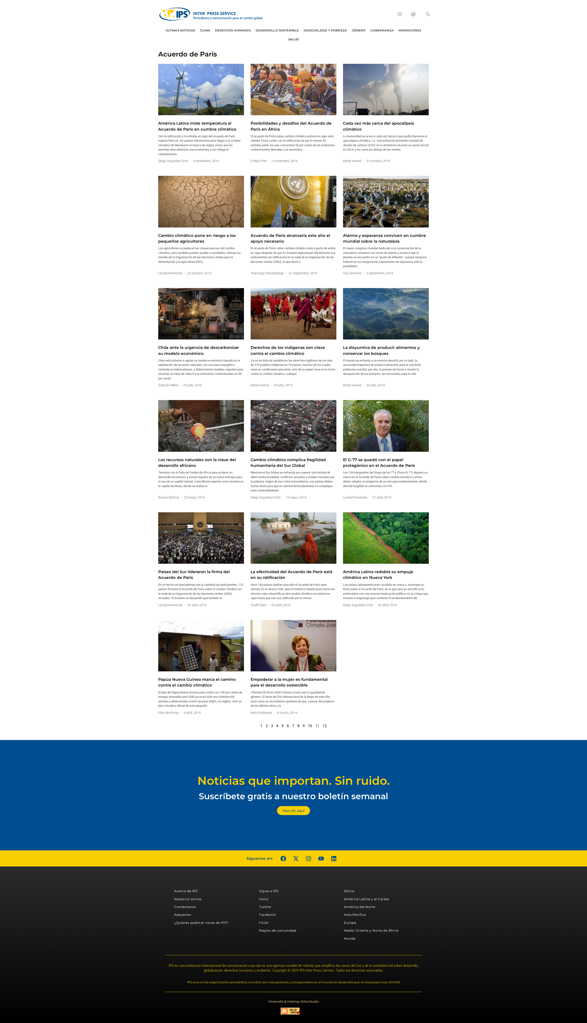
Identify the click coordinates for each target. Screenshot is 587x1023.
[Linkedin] (333, 858)
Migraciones (410, 30)
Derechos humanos (233, 30)
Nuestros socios (188, 899)
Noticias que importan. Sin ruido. (293, 781)
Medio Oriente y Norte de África (371, 930)
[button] (427, 14)
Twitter (265, 907)
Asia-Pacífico (355, 915)
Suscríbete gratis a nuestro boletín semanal (293, 796)
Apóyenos (182, 915)
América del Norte (359, 907)
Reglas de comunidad (277, 930)
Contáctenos (185, 907)
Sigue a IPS (269, 891)
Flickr (264, 923)
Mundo (350, 938)
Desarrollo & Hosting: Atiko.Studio (293, 1001)
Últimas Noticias (180, 30)
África (349, 891)
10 (310, 726)
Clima (205, 30)
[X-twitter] (296, 858)
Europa (350, 923)
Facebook (267, 915)
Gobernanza (382, 30)
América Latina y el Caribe (366, 899)
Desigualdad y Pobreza (325, 30)
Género (359, 30)
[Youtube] (321, 858)
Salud (293, 39)
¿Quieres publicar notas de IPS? (201, 923)
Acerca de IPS (186, 891)
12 (325, 726)
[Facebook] (283, 858)
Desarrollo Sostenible (277, 30)
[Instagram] (308, 858)
